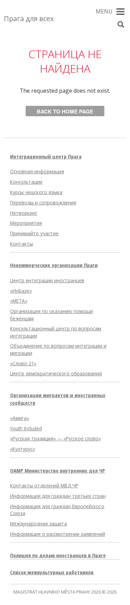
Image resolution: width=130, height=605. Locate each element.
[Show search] (121, 24)
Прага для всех (29, 18)
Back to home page (65, 111)
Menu (104, 11)
